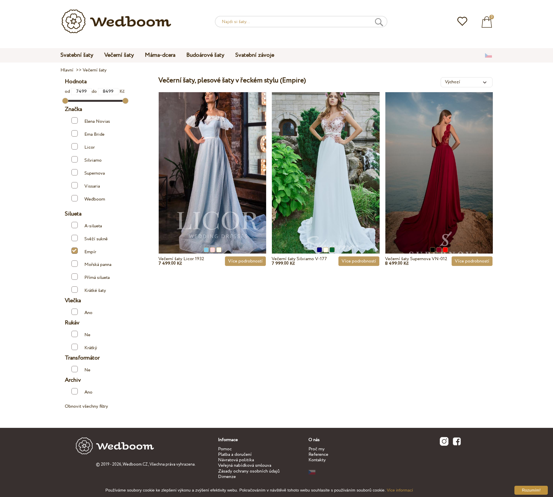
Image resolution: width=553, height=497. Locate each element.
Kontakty (317, 460)
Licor (89, 147)
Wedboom (94, 199)
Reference (318, 454)
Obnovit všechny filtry (86, 406)
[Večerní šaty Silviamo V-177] (325, 159)
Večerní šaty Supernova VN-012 (416, 259)
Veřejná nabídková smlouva (244, 465)
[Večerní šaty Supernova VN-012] (439, 159)
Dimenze (227, 476)
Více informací (400, 490)
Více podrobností (245, 261)
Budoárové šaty (205, 55)
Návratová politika (236, 460)
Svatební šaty (76, 55)
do (95, 91)
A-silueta (93, 226)
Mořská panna (97, 264)
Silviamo (93, 160)
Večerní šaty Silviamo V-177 (299, 259)
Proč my (316, 449)
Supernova (94, 173)
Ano (88, 312)
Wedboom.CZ (135, 464)
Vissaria (92, 186)
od (68, 91)
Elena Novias (97, 121)
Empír (90, 252)
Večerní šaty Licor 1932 (181, 259)
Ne (87, 335)
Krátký (90, 348)
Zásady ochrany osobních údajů (249, 471)
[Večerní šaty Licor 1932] (212, 159)
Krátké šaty (95, 290)
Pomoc (225, 449)
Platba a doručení (235, 454)
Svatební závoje (254, 55)
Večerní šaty (119, 55)
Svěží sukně (96, 239)
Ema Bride (94, 134)
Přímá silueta (97, 277)
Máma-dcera (160, 55)
